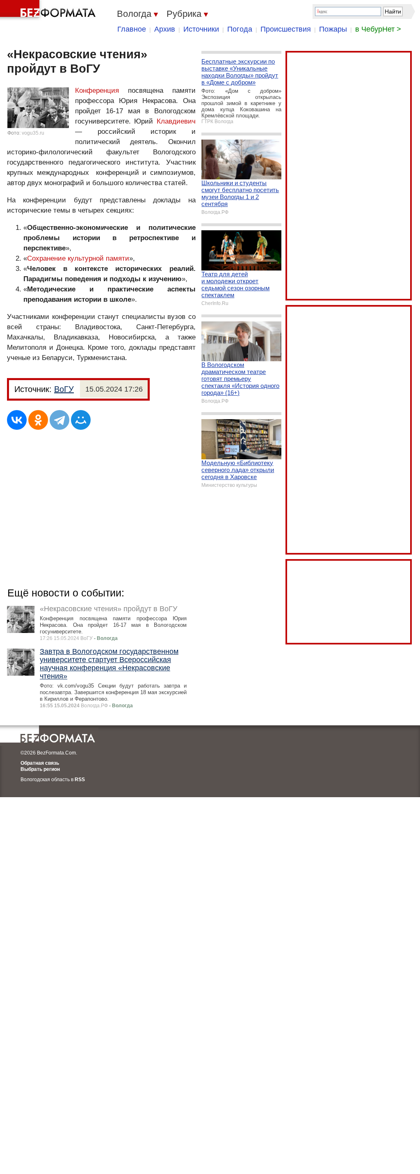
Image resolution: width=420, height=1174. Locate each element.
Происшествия (285, 29)
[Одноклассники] (38, 420)
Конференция (97, 90)
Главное (131, 29)
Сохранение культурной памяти (78, 258)
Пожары (333, 29)
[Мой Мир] (81, 420)
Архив (164, 29)
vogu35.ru (33, 133)
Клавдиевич (176, 121)
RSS (80, 779)
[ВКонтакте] (17, 420)
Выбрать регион (40, 769)
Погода (239, 29)
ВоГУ (64, 389)
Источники (201, 29)
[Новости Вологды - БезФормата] (49, 10)
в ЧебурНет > (378, 29)
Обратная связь (40, 763)
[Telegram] (59, 420)
